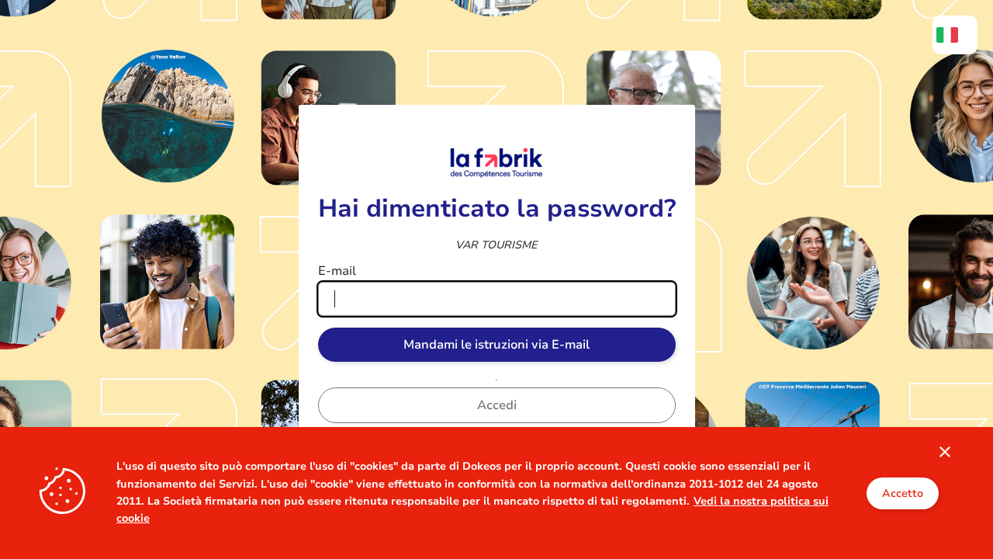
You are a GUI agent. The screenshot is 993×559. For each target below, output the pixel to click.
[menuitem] (955, 34)
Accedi (497, 405)
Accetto (902, 493)
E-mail (337, 271)
